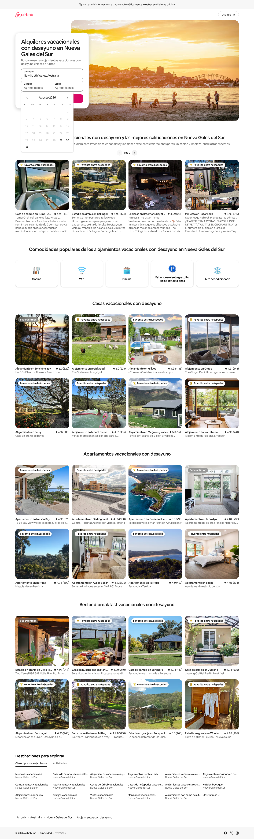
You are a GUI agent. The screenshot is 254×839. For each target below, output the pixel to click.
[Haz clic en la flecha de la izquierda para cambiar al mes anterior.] (27, 98)
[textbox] (36, 88)
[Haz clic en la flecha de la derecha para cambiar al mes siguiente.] (67, 98)
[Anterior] (119, 153)
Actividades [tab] (60, 763)
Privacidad (46, 833)
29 (61, 140)
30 (67, 140)
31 (26, 147)
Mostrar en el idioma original (159, 4)
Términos (60, 833)
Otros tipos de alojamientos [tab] (31, 763)
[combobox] (52, 75)
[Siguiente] (134, 153)
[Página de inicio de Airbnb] (24, 14)
